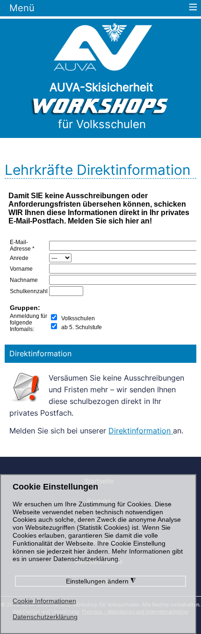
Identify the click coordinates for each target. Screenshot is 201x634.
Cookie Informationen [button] (44, 601)
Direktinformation (140, 430)
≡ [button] (193, 8)
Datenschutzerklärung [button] (45, 616)
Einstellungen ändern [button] (101, 581)
